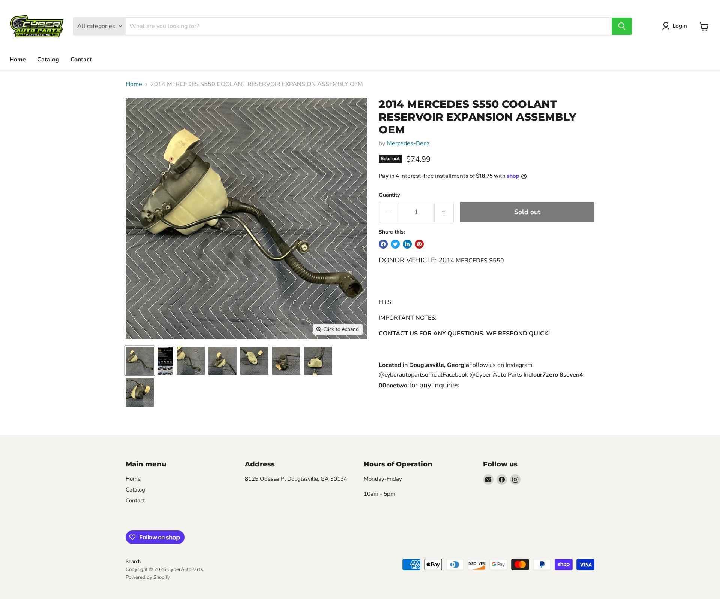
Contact (81, 59)
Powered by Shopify (148, 577)
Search (133, 561)
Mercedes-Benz (408, 143)
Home (17, 59)
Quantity (389, 195)
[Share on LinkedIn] (407, 244)
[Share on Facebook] (383, 244)
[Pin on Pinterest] (419, 244)
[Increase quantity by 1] (444, 212)
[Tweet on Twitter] (395, 244)
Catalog (48, 59)
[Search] (622, 26)
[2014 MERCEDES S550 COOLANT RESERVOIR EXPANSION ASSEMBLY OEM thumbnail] (139, 360)
